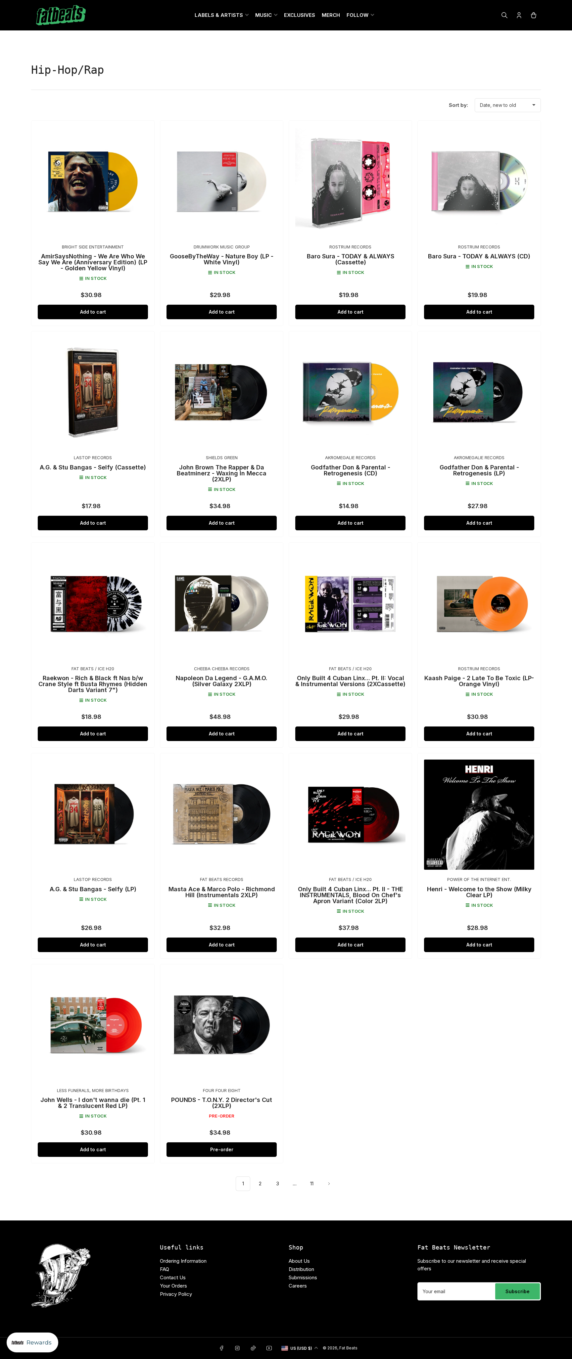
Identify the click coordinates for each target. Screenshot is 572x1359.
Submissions (303, 1277)
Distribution (301, 1269)
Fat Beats (348, 1347)
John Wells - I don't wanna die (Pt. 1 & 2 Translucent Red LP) (92, 1102)
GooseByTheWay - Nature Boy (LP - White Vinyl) (221, 259)
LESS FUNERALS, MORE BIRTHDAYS (93, 1090)
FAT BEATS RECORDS (221, 879)
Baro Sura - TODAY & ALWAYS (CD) (479, 256)
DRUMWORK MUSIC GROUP (222, 246)
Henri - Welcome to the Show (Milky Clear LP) (479, 892)
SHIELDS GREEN (222, 457)
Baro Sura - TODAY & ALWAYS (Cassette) (350, 259)
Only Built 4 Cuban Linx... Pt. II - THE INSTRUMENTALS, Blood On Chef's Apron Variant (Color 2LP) (350, 895)
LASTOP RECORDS (93, 457)
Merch (331, 15)
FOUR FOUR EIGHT (222, 1090)
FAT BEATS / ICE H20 (93, 668)
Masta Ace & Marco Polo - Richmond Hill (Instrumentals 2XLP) (221, 892)
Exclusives (299, 15)
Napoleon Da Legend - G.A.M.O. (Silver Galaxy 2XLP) (221, 681)
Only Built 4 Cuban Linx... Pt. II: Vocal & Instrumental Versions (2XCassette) (350, 681)
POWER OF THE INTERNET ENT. (479, 879)
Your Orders (173, 1286)
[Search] (504, 15)
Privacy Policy (176, 1294)
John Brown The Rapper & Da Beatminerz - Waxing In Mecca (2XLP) (221, 473)
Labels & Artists (219, 15)
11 (311, 1183)
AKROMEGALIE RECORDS (350, 457)
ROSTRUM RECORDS (350, 246)
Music (263, 15)
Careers (298, 1286)
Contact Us (173, 1277)
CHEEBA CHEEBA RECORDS (222, 668)
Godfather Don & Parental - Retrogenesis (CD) (350, 470)
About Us (299, 1261)
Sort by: (458, 105)
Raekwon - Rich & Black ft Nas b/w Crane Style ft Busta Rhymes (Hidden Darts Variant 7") (92, 684)
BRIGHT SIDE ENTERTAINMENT (93, 246)
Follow (357, 15)
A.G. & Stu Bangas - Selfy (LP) (93, 889)
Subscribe (517, 1291)
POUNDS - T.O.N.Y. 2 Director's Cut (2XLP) (221, 1102)
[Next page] (329, 1184)
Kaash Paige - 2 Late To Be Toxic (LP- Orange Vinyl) (479, 681)
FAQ (164, 1269)
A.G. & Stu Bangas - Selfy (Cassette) (93, 467)
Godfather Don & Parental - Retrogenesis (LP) (479, 470)
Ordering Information (183, 1261)
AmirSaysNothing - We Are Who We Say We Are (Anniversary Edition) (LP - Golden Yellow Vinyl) (92, 262)
